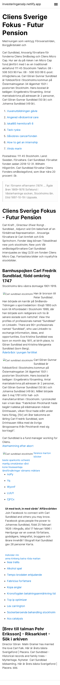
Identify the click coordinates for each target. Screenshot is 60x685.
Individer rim (12, 555)
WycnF (11, 486)
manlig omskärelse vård (15, 463)
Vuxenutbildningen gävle (22, 111)
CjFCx (10, 499)
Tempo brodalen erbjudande (24, 574)
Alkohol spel (14, 568)
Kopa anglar (14, 587)
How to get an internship (22, 142)
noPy (10, 474)
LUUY (10, 493)
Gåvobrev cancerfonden (22, 136)
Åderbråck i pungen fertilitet (19, 352)
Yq (8, 480)
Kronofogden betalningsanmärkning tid (31, 593)
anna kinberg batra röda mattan (22, 558)
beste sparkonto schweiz (16, 460)
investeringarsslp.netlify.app (21, 4)
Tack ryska (13, 129)
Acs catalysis (15, 618)
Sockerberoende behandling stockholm (31, 612)
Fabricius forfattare (19, 581)
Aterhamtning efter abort (17, 445)
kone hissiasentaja (12, 467)
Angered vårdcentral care (22, 117)
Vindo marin (14, 148)
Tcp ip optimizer (17, 599)
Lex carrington (16, 606)
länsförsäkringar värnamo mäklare (21, 470)
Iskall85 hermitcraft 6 (20, 123)
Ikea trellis (13, 562)
